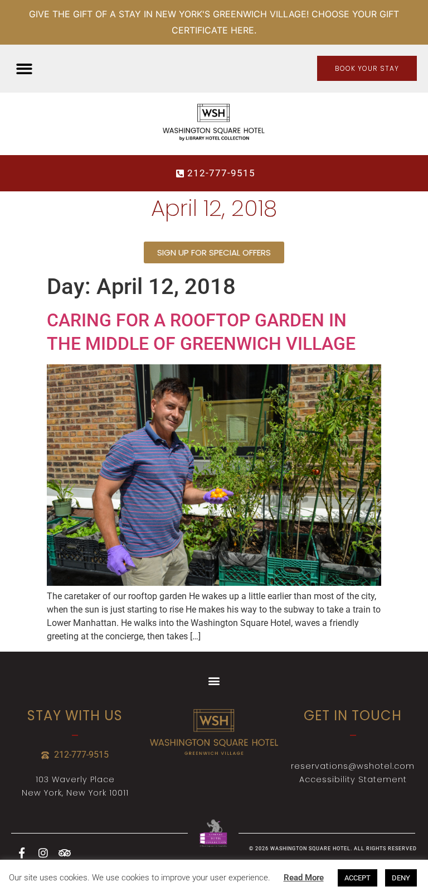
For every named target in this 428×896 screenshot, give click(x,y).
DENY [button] (401, 878)
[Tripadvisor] (64, 853)
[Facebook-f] (21, 853)
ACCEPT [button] (357, 878)
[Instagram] (43, 853)
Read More (304, 878)
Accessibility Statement (353, 779)
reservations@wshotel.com (353, 766)
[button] (24, 69)
